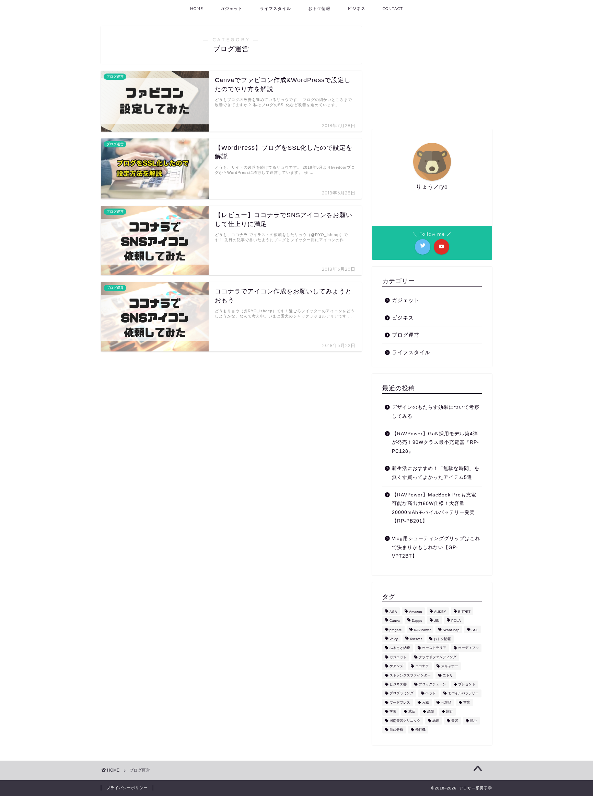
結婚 (435, 720)
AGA (393, 612)
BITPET (464, 612)
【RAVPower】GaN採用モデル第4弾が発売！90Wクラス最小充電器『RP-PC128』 (435, 442)
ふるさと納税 (399, 648)
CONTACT (393, 8)
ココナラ (422, 666)
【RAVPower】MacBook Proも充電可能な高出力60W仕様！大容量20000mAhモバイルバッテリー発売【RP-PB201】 (434, 508)
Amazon (415, 612)
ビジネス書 (398, 684)
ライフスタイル (275, 8)
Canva (394, 621)
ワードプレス (399, 702)
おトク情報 (319, 8)
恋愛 (430, 712)
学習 (392, 712)
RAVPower (422, 630)
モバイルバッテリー (463, 693)
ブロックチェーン (432, 684)
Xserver (416, 639)
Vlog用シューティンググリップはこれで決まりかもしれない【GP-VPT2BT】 (436, 547)
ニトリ (448, 675)
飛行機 (420, 729)
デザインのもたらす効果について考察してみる (435, 412)
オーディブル (468, 648)
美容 (454, 720)
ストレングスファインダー (410, 675)
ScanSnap (451, 630)
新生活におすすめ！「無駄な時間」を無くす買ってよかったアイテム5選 (435, 473)
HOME (196, 8)
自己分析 (396, 729)
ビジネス (356, 8)
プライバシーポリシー (127, 788)
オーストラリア (434, 648)
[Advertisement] (432, 74)
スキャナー (449, 666)
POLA (456, 621)
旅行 (449, 712)
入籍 (425, 702)
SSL (475, 630)
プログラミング (401, 693)
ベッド (431, 693)
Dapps (417, 621)
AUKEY (440, 612)
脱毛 (473, 720)
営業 (466, 702)
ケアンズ (396, 666)
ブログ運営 (405, 335)
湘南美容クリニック (404, 720)
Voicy (393, 639)
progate (395, 630)
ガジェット (231, 8)
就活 (411, 712)
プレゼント (466, 684)
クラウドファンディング (437, 657)
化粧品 (446, 702)
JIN (436, 621)
